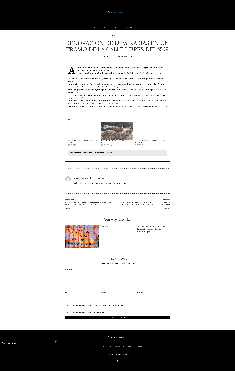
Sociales (129, 27)
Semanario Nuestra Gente (91, 178)
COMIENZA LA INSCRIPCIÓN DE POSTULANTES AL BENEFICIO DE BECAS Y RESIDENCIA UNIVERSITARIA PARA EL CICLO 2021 (145, 204)
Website (140, 292)
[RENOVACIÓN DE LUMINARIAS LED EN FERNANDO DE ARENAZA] (83, 131)
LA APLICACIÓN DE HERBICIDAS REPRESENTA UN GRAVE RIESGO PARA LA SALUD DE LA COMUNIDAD (88, 204)
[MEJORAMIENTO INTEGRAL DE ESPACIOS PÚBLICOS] (117, 131)
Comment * (69, 269)
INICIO (96, 27)
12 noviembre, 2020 (124, 56)
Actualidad (105, 27)
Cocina (138, 27)
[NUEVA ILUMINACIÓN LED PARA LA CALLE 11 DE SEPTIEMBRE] (150, 131)
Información (118, 27)
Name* (67, 292)
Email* (103, 292)
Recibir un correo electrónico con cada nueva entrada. (86, 312)
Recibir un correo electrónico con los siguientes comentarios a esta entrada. (95, 305)
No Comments (108, 56)
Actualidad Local (117, 35)
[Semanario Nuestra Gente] (117, 12)
